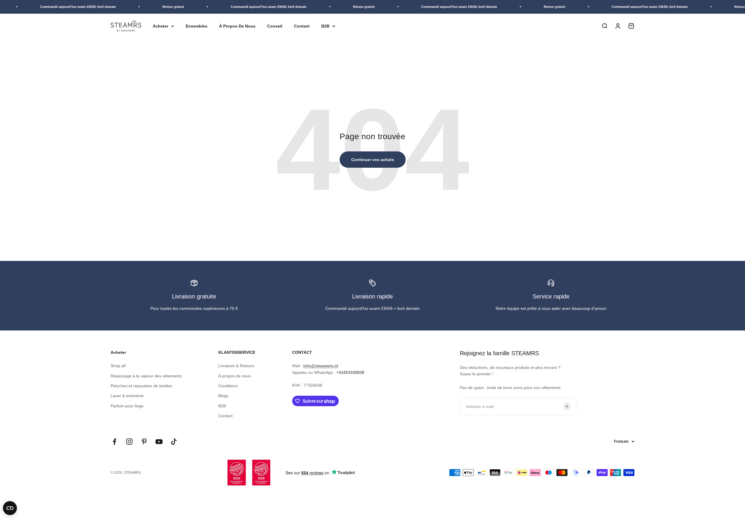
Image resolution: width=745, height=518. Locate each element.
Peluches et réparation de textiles (141, 385)
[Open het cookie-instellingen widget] (10, 508)
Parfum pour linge (127, 406)
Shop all (118, 365)
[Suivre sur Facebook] (114, 441)
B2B (325, 26)
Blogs (223, 395)
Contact (302, 26)
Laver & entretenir (127, 395)
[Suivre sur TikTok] (174, 441)
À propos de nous (234, 376)
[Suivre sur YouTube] (159, 441)
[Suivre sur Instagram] (129, 441)
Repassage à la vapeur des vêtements (146, 376)
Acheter (160, 26)
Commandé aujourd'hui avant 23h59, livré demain (70, 6)
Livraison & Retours (236, 365)
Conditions (228, 385)
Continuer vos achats (372, 159)
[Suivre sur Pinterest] (144, 441)
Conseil (274, 26)
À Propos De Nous (237, 26)
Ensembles (196, 26)
